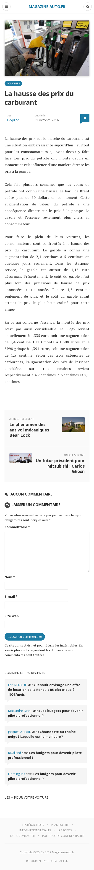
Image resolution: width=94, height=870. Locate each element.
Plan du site (60, 825)
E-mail (11, 596)
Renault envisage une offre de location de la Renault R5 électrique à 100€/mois (44, 690)
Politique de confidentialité (63, 836)
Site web (12, 616)
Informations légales (35, 830)
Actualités (13, 83)
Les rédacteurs (33, 825)
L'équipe (13, 120)
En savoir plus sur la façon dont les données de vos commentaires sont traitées (44, 650)
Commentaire (17, 527)
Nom (10, 577)
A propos (65, 830)
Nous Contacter (22, 836)
